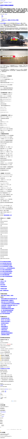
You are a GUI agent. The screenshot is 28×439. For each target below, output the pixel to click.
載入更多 (1, 394)
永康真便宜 (1, 385)
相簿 (2, 15)
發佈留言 (1, 398)
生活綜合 (3, 416)
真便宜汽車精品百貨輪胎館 (6, 5)
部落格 (2, 16)
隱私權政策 (18, 429)
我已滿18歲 (2, 437)
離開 (3, 437)
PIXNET (9, 429)
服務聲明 (20, 429)
